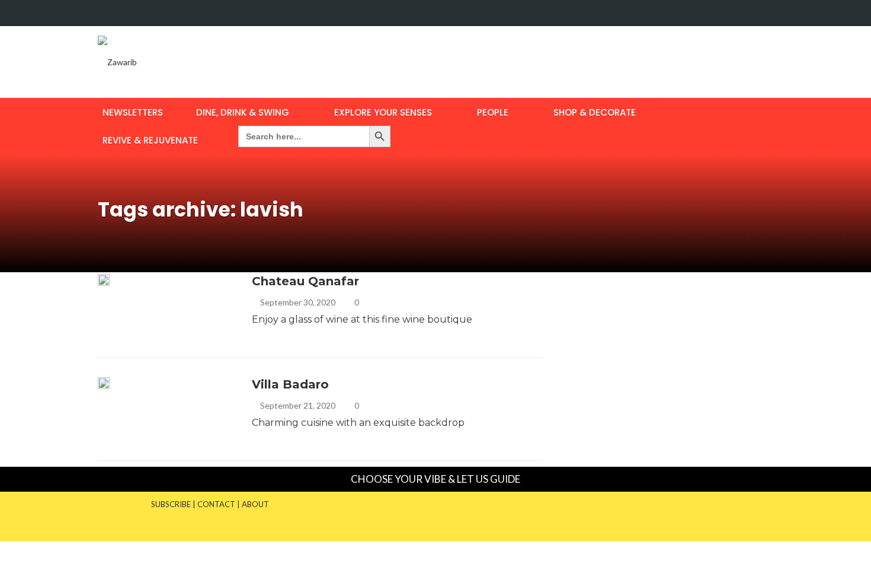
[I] (762, 13)
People (492, 112)
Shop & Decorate (594, 112)
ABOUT (255, 504)
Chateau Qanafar (305, 281)
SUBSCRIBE (171, 504)
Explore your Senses (383, 112)
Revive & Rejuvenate (150, 140)
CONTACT (216, 504)
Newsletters (133, 112)
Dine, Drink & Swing (242, 112)
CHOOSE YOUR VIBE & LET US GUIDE (435, 479)
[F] (740, 13)
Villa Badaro (290, 384)
